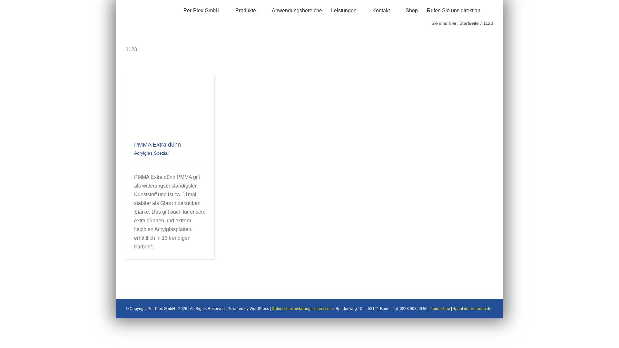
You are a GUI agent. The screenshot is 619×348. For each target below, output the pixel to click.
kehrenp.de (481, 308)
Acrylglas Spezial (151, 153)
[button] (491, 9)
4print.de (460, 308)
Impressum (323, 308)
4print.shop (440, 308)
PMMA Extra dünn (157, 144)
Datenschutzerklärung (291, 308)
